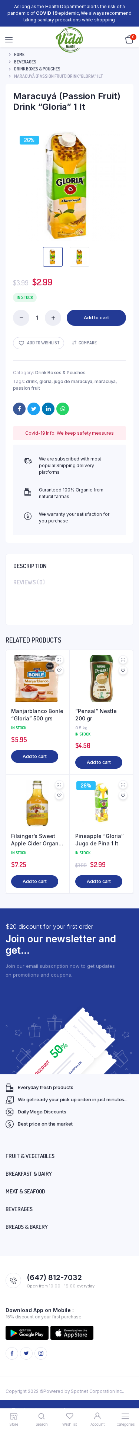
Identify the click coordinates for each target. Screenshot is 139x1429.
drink (31, 381)
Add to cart (96, 317)
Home (19, 54)
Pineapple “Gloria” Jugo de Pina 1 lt (99, 839)
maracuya (105, 381)
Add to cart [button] (35, 756)
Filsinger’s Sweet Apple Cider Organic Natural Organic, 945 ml (37, 840)
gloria (45, 381)
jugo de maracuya (73, 381)
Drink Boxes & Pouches (37, 69)
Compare (88, 342)
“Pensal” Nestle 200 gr (96, 715)
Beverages (25, 62)
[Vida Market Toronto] (70, 40)
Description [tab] (30, 566)
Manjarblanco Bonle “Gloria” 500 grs (37, 715)
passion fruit (26, 388)
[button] (38, 343)
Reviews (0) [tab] (29, 582)
